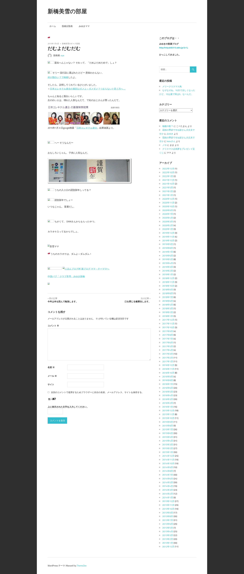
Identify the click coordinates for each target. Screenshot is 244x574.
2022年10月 (168, 172)
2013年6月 (167, 524)
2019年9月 (167, 244)
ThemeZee (82, 565)
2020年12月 (168, 198)
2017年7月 (167, 338)
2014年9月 (167, 467)
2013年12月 (168, 501)
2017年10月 (168, 327)
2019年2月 (167, 270)
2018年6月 (167, 301)
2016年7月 (167, 384)
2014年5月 (167, 482)
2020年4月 (167, 217)
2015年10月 (168, 418)
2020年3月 (167, 221)
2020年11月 (168, 202)
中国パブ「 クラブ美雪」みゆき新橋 (66, 276)
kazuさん (171, 141)
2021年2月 (167, 191)
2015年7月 (167, 429)
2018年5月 (167, 304)
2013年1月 (167, 543)
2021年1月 (167, 195)
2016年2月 (167, 403)
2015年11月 (168, 414)
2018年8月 (167, 293)
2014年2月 (167, 493)
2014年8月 (167, 471)
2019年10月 (168, 240)
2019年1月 (167, 274)
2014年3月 (167, 490)
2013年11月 (168, 505)
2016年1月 (167, 406)
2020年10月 (168, 206)
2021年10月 (168, 183)
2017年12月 (168, 319)
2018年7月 (167, 297)
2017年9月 (167, 331)
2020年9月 (167, 210)
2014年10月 (168, 463)
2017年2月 (167, 357)
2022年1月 (167, 176)
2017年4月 (167, 350)
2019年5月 (167, 259)
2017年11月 (168, 323)
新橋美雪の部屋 (67, 11)
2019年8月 (167, 248)
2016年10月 (168, 372)
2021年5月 (167, 187)
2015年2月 (167, 448)
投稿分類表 (67, 26)
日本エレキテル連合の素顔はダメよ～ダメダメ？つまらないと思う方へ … (87, 88)
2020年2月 (167, 225)
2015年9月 (167, 422)
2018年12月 (168, 278)
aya (62, 55)
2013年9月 (167, 512)
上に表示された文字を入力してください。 (68, 406)
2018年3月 (167, 308)
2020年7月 (167, 214)
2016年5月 (167, 391)
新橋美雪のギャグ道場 (71, 43)
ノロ (164, 145)
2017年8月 (167, 335)
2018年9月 (167, 289)
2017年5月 (167, 346)
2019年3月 (167, 267)
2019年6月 (167, 255)
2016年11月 (168, 369)
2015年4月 (167, 440)
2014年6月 (167, 478)
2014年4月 (167, 486)
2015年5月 (167, 437)
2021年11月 (168, 180)
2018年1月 (167, 316)
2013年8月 (167, 516)
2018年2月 (167, 312)
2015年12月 (168, 410)
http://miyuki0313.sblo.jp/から (173, 47)
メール (52, 376)
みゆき (170, 133)
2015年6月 (167, 433)
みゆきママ (84, 26)
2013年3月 (167, 535)
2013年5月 (167, 527)
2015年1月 (167, 452)
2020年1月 (167, 229)
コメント (53, 325)
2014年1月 (167, 497)
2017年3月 (167, 353)
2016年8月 (167, 380)
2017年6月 (167, 342)
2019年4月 (167, 263)
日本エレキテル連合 (87, 128)
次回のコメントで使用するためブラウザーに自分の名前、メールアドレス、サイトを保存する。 (97, 392)
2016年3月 (167, 399)
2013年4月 (167, 531)
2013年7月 (167, 520)
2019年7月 (167, 251)
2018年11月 (168, 282)
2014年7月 (167, 474)
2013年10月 (168, 508)
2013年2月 (167, 539)
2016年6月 (167, 388)
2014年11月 (168, 459)
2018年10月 (168, 286)
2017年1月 (167, 361)
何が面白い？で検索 (58, 77)
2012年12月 (168, 546)
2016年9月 (167, 376)
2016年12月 (168, 365)
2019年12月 (168, 233)
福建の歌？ (167, 126)
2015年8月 (167, 425)
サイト (51, 384)
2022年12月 (168, 168)
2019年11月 (168, 236)
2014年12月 (168, 455)
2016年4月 (167, 395)
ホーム (52, 26)
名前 (51, 367)
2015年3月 (167, 444)
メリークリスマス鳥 (172, 86)
